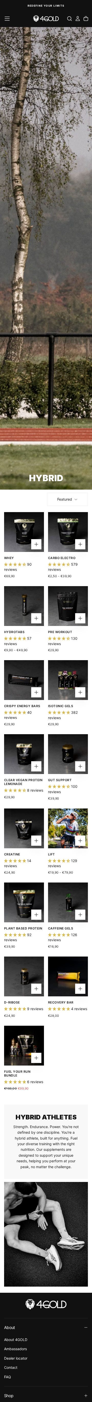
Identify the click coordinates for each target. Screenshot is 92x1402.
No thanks (69, 724)
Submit (69, 718)
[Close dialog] (89, 680)
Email (50, 691)
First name (53, 702)
